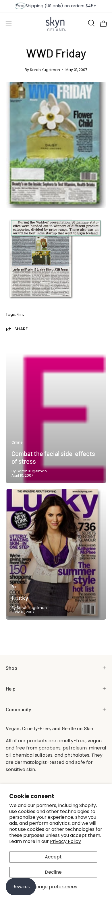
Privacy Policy (65, 841)
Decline (53, 872)
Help (11, 688)
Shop (11, 668)
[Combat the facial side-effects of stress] (56, 417)
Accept (53, 857)
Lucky (19, 597)
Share (21, 329)
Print (20, 314)
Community (18, 709)
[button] (91, 23)
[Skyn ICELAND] (56, 24)
